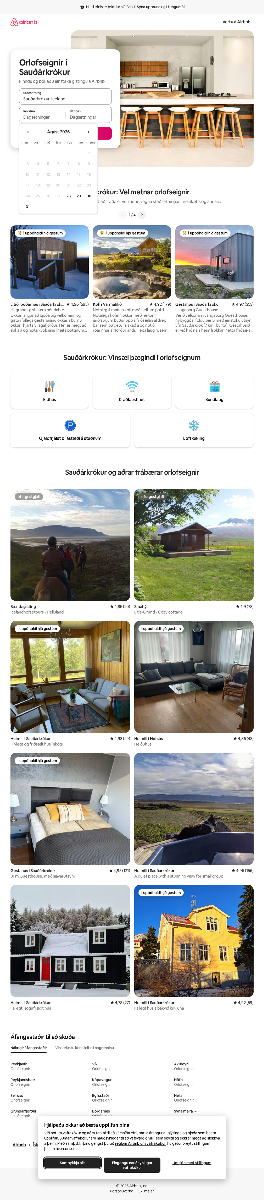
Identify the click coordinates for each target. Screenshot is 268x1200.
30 (89, 196)
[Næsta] (142, 215)
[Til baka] (122, 215)
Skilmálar (146, 1191)
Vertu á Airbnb (236, 22)
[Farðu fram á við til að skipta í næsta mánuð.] (88, 132)
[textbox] (42, 117)
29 (79, 196)
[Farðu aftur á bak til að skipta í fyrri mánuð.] (28, 132)
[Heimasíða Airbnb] (23, 22)
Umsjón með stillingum (191, 1162)
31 (28, 206)
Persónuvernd (121, 1191)
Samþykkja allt (72, 1162)
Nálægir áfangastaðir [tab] (28, 1047)
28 (68, 196)
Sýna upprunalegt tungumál (161, 6)
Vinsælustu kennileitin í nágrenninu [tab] (84, 1047)
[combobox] (65, 99)
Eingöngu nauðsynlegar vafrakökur (132, 1165)
